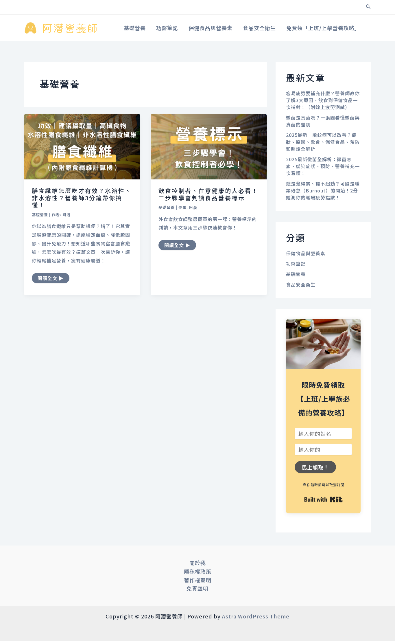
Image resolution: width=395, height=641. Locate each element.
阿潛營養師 (70, 27)
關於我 (197, 562)
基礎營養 (40, 214)
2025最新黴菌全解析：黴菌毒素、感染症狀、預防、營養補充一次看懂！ (323, 166)
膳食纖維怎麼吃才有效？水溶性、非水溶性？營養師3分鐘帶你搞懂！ (82, 197)
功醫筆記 (296, 263)
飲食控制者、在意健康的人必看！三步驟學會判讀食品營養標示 (208, 194)
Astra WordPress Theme (255, 616)
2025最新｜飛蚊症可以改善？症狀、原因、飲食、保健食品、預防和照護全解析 (323, 141)
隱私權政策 (197, 571)
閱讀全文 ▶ (50, 277)
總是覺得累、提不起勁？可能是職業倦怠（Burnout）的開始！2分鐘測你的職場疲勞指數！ (323, 190)
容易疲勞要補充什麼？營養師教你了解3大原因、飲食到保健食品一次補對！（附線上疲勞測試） (323, 100)
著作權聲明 (197, 580)
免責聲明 (197, 588)
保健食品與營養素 (305, 253)
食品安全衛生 (300, 284)
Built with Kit (323, 499)
